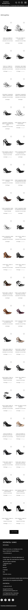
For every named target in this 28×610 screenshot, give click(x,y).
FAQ (4, 572)
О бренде (5, 569)
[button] (16, 2)
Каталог (5, 567)
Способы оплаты (7, 574)
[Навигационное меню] (25, 2)
